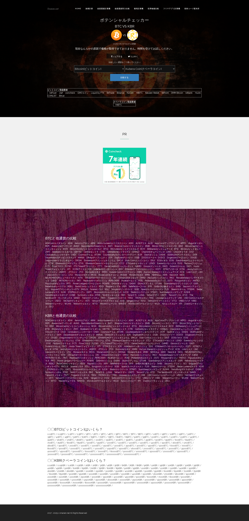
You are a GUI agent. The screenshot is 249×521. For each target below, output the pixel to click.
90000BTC (128, 451)
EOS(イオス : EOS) (165, 260)
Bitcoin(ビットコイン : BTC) (164, 323)
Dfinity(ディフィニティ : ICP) (99, 257)
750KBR (197, 471)
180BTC (80, 440)
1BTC (88, 434)
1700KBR (168, 474)
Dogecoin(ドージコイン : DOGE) (182, 257)
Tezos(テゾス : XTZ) (178, 295)
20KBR (171, 465)
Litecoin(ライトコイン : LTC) (60, 275)
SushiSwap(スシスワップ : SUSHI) (175, 292)
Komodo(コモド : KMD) (96, 272)
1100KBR (104, 474)
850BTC (81, 443)
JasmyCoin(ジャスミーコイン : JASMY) (78, 349)
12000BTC (100, 448)
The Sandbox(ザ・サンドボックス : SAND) (176, 372)
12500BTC (112, 448)
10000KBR (52, 480)
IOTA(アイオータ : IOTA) (174, 269)
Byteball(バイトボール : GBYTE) (66, 252)
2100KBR (63, 477)
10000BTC (75, 448)
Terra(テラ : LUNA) (136, 295)
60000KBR (65, 483)
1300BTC (144, 443)
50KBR (67, 468)
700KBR (187, 471)
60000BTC (90, 451)
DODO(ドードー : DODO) (153, 257)
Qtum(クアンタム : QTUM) (150, 283)
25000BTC (161, 448)
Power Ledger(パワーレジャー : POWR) (91, 283)
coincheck (69, 93)
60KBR (76, 468)
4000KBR (118, 477)
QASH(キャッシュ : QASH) (123, 283)
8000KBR (174, 477)
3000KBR (96, 477)
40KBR (50, 468)
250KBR (99, 471)
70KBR (93, 468)
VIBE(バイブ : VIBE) (187, 301)
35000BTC (186, 448)
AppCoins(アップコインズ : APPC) (170, 243)
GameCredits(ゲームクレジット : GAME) (122, 266)
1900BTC (63, 446)
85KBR (119, 468)
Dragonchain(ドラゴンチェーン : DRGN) (63, 260)
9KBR (146, 465)
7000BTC (186, 446)
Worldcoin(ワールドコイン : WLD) (144, 304)
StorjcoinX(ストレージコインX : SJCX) (111, 292)
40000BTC (52, 451)
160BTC (60, 440)
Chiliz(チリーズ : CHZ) (184, 252)
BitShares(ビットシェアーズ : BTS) (162, 249)
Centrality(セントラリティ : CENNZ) (123, 252)
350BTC (129, 440)
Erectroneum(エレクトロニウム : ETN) (62, 340)
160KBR (51, 471)
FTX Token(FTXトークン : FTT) (88, 266)
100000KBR (115, 483)
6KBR (124, 465)
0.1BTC (71, 434)
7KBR (131, 465)
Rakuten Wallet (151, 93)
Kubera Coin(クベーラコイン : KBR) (126, 272)
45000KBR (187, 480)
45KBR (59, 468)
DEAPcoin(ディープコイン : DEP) (182, 255)
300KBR (109, 471)
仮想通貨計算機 (103, 9)
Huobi (197, 93)
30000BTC (173, 448)
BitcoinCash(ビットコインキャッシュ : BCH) (76, 326)
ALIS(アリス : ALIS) (144, 243)
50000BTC (77, 451)
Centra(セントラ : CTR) (94, 252)
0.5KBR (80, 465)
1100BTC (122, 443)
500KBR (148, 471)
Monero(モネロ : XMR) (139, 275)
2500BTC (107, 446)
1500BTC (166, 443)
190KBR (79, 471)
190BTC (89, 440)
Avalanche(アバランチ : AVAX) (65, 246)
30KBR (188, 465)
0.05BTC (62, 434)
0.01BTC (51, 434)
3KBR (102, 465)
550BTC (169, 440)
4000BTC (141, 446)
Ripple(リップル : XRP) (116, 286)
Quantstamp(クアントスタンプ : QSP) (181, 283)
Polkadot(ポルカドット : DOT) (158, 281)
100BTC (155, 437)
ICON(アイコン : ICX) (82, 269)
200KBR (89, 471)
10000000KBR (69, 485)
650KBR (177, 471)
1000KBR (93, 474)
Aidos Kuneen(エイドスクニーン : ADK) (115, 243)
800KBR (53, 474)
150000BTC (155, 451)
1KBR (87, 465)
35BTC (50, 437)
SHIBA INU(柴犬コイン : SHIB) (167, 286)
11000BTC (87, 448)
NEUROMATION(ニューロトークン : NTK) (64, 278)
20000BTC (148, 448)
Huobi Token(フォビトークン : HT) (85, 346)
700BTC (51, 443)
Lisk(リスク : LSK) (195, 272)
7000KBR (162, 477)
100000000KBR (86, 485)
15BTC (165, 434)
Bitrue (60, 96)
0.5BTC (80, 434)
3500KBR (107, 477)
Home (78, 9)
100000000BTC (114, 454)
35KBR (196, 465)
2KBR (95, 465)
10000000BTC (97, 454)
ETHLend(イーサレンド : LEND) (140, 263)
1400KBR (136, 474)
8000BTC (52, 448)
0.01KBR (51, 465)
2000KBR (51, 477)
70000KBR (77, 483)
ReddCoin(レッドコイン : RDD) (89, 286)
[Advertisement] (71, 168)
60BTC (85, 437)
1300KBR (125, 474)
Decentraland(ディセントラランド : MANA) (64, 257)
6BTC (125, 434)
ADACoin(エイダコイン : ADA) (58, 243)
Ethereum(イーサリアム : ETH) (69, 263)
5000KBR (140, 477)
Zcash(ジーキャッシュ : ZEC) (156, 381)
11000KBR (64, 480)
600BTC (179, 440)
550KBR (157, 471)
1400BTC (155, 443)
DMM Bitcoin (176, 93)
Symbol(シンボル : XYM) (89, 295)
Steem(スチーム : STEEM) (182, 289)
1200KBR (114, 474)
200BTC (99, 440)
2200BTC (96, 446)
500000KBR (183, 483)
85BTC (128, 437)
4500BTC (152, 446)
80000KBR (90, 483)
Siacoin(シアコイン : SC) (175, 363)
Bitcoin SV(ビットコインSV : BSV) (167, 246)
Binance (120, 93)
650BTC (189, 440)
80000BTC (115, 451)
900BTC (91, 443)
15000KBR (100, 480)
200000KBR (142, 483)
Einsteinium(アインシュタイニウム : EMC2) (103, 260)
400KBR (128, 471)
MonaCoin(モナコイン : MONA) (113, 275)
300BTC (119, 440)
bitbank (188, 93)
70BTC (102, 437)
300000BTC (53, 454)
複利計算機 (138, 9)
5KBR (117, 465)
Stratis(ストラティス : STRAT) (144, 292)
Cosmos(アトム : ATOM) (89, 255)
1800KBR (179, 474)
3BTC (103, 434)
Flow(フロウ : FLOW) (61, 266)
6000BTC (175, 446)
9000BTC (63, 448)
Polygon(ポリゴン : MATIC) (187, 281)
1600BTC (176, 443)
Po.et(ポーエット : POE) (132, 281)
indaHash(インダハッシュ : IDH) (108, 269)
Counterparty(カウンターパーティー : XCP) (122, 255)
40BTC (59, 437)
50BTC (76, 437)
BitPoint (164, 93)
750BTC (61, 443)
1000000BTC (81, 454)
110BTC (164, 437)
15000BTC (124, 448)
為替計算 (89, 9)
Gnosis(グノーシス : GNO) (155, 266)
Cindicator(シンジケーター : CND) (60, 255)
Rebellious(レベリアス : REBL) (59, 286)
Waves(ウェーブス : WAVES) (113, 304)
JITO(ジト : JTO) (75, 272)
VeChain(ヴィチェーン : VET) (76, 301)
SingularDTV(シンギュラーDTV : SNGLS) (69, 289)
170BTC (70, 440)
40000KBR (174, 480)
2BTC (95, 434)
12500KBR (88, 480)
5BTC (118, 434)
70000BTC (103, 451)
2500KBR (85, 477)
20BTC (173, 434)
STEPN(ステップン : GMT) (80, 292)
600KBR (167, 471)
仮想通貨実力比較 (122, 9)
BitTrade (110, 93)
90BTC (137, 437)
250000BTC (182, 451)
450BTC (149, 440)
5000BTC (163, 446)
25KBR (179, 465)
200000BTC (169, 451)
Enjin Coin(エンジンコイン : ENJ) (140, 260)
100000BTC (141, 451)
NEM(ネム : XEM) (159, 275)
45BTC (68, 437)
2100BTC (85, 446)
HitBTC (138, 93)
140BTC (193, 437)
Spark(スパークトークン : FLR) (155, 289)
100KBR (145, 468)
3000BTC (118, 446)
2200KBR (73, 477)
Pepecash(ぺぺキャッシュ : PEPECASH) (101, 281)
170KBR (60, 471)
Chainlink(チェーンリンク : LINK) (156, 252)
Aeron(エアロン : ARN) (85, 243)
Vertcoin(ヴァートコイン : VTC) (162, 301)
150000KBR (129, 483)
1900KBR (190, 474)
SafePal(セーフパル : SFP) (140, 286)
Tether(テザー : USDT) (156, 295)
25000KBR (137, 480)
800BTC (71, 443)
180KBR (70, 471)
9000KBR (185, 477)
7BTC (133, 434)
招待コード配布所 (191, 9)
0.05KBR (61, 465)
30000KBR (149, 480)
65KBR (85, 468)
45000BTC (65, 451)
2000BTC (74, 446)
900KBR (73, 474)
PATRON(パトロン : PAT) (70, 281)
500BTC (159, 440)
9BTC (148, 434)
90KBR (127, 468)
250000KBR (156, 483)
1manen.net (52, 8)
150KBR (192, 468)
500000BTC (67, 454)
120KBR (163, 468)
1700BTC (188, 443)
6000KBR (151, 477)
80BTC (119, 437)
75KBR (102, 468)
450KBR (138, 471)
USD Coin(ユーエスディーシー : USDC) (165, 375)
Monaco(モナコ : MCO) (85, 275)
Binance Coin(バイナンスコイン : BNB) (132, 246)
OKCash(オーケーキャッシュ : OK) (100, 278)
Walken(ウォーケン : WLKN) (58, 304)
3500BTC (130, 446)
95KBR (136, 468)
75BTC (111, 437)
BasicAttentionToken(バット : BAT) (96, 246)
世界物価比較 (153, 9)
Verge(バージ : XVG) (136, 301)
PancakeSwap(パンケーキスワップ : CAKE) (178, 355)
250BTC (109, 440)
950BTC (101, 443)
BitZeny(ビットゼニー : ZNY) (65, 329)
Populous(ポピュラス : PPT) (58, 283)
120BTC (174, 437)
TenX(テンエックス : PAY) (113, 295)
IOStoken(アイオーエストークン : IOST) (143, 269)
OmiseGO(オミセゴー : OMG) (131, 278)
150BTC (51, 440)
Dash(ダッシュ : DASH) (154, 255)
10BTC (156, 434)
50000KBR (52, 483)
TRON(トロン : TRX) (144, 298)
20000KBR (125, 480)
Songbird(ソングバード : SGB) (125, 289)
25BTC (182, 434)
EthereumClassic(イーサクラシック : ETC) (105, 263)
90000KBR (103, 483)
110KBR (154, 468)
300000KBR (170, 483)
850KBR (63, 474)
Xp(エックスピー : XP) (172, 304)
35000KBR (162, 480)
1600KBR (157, 474)
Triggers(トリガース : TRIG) (120, 298)
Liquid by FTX (97, 93)
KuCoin (129, 93)
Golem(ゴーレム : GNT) (180, 266)
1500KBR (147, 474)
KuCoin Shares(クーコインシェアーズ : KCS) (164, 272)
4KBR (109, 465)
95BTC (146, 437)
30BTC (190, 434)
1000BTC (111, 443)
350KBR (118, 471)
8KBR (139, 465)
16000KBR (112, 480)
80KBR (110, 468)
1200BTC (133, 443)
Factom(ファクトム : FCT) (65, 343)
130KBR (173, 468)
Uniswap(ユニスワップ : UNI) (169, 298)
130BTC (183, 437)
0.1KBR (71, 465)
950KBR (82, 474)
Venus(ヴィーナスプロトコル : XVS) (108, 301)
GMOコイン (82, 93)
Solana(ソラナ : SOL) (99, 289)
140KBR (182, 468)
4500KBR (129, 477)
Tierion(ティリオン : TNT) (93, 298)
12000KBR (76, 480)
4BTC (110, 434)
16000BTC (136, 448)
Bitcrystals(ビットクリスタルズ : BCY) (128, 249)
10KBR (154, 465)
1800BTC (51, 446)
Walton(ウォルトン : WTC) (85, 304)
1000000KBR (53, 485)
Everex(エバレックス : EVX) (169, 263)
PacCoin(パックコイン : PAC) (161, 278)
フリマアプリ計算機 (171, 9)
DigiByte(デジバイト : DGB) (127, 257)
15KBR (162, 465)
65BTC (94, 437)
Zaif (60, 93)
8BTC (140, 434)
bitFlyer (52, 93)
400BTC (139, 440)
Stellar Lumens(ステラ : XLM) (190, 366)
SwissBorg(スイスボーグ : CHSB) (60, 295)
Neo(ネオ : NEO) (177, 275)
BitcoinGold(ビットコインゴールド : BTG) (89, 249)
